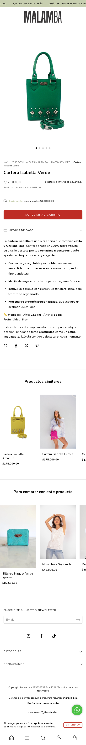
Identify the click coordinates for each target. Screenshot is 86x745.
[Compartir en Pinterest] (37, 346)
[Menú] (27, 737)
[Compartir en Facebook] (16, 346)
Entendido (73, 725)
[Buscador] (43, 737)
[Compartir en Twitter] (27, 346)
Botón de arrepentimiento (43, 703)
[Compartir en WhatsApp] (5, 346)
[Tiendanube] (43, 713)
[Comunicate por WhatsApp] (77, 710)
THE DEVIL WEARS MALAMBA (30, 162)
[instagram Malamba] (28, 636)
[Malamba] (11, 737)
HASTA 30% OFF (60, 162)
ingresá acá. (70, 698)
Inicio (6, 162)
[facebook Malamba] (41, 636)
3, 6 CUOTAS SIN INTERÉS (21, 3)
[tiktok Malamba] (54, 636)
